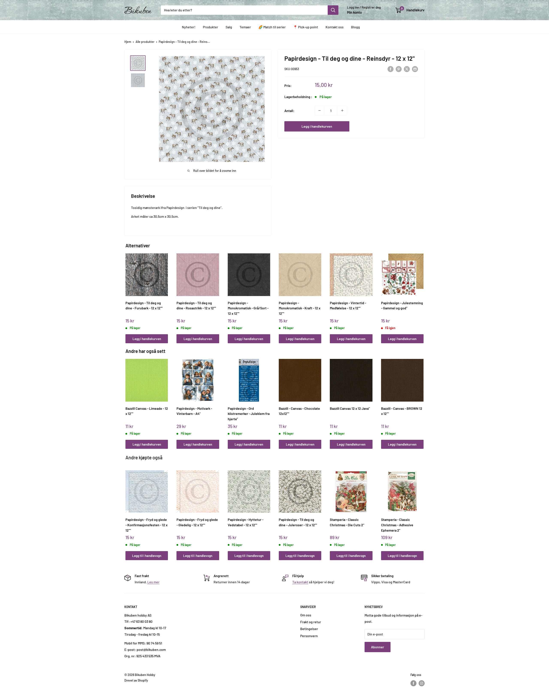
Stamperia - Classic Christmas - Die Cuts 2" (347, 522)
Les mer (153, 582)
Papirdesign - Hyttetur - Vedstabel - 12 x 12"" (245, 522)
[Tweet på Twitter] (407, 68)
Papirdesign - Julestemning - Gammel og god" (402, 305)
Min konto (354, 12)
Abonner (377, 647)
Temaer (245, 27)
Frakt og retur (310, 622)
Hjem (127, 42)
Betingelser (309, 629)
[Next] (422, 293)
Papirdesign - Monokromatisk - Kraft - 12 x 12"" (299, 308)
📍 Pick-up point (305, 27)
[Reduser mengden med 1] (319, 110)
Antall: (289, 110)
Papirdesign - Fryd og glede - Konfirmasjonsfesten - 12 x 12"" (146, 524)
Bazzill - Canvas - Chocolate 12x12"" (299, 411)
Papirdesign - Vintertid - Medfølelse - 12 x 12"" (348, 305)
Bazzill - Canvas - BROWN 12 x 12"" (401, 411)
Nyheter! (188, 27)
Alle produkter (145, 42)
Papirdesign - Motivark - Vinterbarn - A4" (194, 411)
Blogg (355, 27)
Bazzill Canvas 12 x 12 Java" (350, 408)
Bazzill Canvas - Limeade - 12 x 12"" (146, 411)
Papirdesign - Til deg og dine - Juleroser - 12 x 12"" (298, 522)
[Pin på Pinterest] (399, 68)
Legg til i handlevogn (146, 556)
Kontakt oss (335, 27)
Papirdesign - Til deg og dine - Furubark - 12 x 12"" (144, 305)
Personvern (309, 636)
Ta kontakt (300, 582)
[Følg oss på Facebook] (413, 683)
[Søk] (333, 10)
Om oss (305, 615)
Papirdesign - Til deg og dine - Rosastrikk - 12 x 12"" (196, 305)
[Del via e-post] (415, 68)
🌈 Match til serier (272, 27)
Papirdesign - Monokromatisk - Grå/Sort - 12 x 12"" (248, 308)
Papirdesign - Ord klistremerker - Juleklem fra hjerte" (249, 413)
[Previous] (126, 293)
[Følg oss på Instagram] (422, 683)
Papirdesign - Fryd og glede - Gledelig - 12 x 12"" (197, 522)
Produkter (210, 27)
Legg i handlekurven (317, 126)
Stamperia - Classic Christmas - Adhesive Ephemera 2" (397, 524)
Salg (229, 27)
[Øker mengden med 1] (342, 110)
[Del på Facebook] (391, 68)
